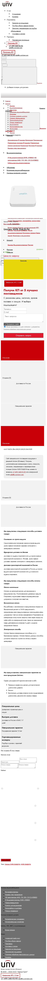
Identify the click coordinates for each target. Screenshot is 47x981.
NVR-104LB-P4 (26, 864)
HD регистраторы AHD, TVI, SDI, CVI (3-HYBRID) (21, 897)
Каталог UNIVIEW (25, 109)
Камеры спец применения (13, 895)
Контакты (15, 17)
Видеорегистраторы (16, 108)
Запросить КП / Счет (10, 975)
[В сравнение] (17, 156)
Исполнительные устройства (14, 922)
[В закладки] (17, 173)
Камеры (12, 106)
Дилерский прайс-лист (12, 938)
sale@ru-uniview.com (15, 48)
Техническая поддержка (13, 952)
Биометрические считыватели (14, 919)
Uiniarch (12, 131)
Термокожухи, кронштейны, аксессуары (26, 221)
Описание (6, 358)
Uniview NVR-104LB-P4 (12, 864)
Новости (10, 252)
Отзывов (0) (6, 378)
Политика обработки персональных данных (17, 329)
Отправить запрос (23, 335)
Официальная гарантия (23, 406)
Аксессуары (14, 129)
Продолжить (6, 860)
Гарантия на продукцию (20, 23)
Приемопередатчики (16, 120)
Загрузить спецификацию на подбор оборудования (24, 29)
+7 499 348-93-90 (16, 46)
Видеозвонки (14, 124)
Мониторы (13, 114)
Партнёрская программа (20, 40)
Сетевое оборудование (17, 118)
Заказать (23, 261)
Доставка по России (23, 383)
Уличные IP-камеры (35, 146)
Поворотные (34, 143)
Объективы (13, 110)
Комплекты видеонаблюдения (20, 112)
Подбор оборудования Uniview (23, 26)
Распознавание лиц (16, 127)
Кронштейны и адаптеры (13, 908)
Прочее (12, 133)
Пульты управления (16, 122)
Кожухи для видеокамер (27, 228)
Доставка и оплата (18, 34)
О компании (16, 14)
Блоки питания (13, 228)
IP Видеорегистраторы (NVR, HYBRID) (17, 900)
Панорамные (37, 140)
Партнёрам (8, 944)
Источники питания (29, 233)
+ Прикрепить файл (12, 324)
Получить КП (13, 43)
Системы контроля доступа (18, 116)
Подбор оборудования (13, 941)
